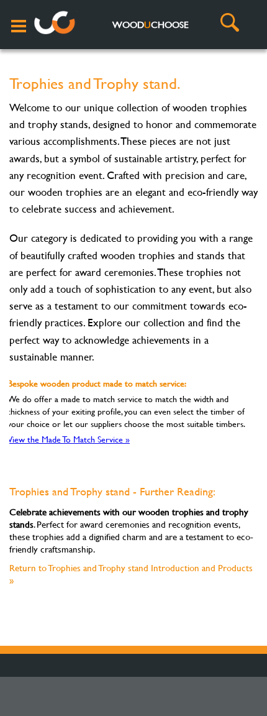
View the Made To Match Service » (68, 439)
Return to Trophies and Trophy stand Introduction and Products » (131, 574)
